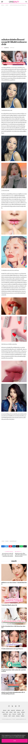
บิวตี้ (23, 710)
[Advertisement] (14, 23)
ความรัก (13, 716)
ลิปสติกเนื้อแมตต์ (13, 541)
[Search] (26, 1)
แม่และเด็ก (13, 710)
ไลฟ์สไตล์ (22, 716)
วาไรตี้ (9, 716)
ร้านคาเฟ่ (5, 716)
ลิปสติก (7, 541)
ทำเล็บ (15, 712)
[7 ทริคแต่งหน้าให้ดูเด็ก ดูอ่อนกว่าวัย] (14, 595)
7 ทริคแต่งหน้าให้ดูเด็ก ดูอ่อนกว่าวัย (9, 605)
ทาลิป (3, 541)
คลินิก (9, 710)
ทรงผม (3, 712)
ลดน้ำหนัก (23, 712)
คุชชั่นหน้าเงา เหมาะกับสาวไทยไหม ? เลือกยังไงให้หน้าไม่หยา (14, 583)
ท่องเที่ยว (19, 714)
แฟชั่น (7, 712)
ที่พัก (23, 714)
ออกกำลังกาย (5, 714)
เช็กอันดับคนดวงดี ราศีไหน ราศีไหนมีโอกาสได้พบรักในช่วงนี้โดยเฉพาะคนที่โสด (21, 555)
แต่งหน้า (10, 712)
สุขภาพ (18, 712)
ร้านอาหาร (14, 714)
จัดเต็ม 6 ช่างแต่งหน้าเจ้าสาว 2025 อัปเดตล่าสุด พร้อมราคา (13, 627)
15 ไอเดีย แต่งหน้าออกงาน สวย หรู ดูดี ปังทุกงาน (12, 649)
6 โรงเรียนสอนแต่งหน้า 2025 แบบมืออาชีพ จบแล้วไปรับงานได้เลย (13, 670)
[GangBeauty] (14, 1)
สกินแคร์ (4, 710)
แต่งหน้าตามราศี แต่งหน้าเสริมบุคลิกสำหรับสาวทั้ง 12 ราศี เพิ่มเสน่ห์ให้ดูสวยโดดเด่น (13, 693)
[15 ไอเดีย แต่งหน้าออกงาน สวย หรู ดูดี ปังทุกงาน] (14, 638)
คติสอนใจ (18, 716)
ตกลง (14, 740)
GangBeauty (6, 47)
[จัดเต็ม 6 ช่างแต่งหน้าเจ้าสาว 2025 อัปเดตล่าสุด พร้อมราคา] (14, 616)
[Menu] (2, 1)
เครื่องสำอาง (18, 710)
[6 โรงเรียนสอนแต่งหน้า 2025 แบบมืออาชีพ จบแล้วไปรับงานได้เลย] (14, 659)
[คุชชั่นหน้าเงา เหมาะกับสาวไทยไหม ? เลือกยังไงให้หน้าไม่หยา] (14, 572)
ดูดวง (10, 714)
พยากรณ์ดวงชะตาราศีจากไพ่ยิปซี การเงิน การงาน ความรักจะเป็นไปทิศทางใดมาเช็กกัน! (7, 555)
